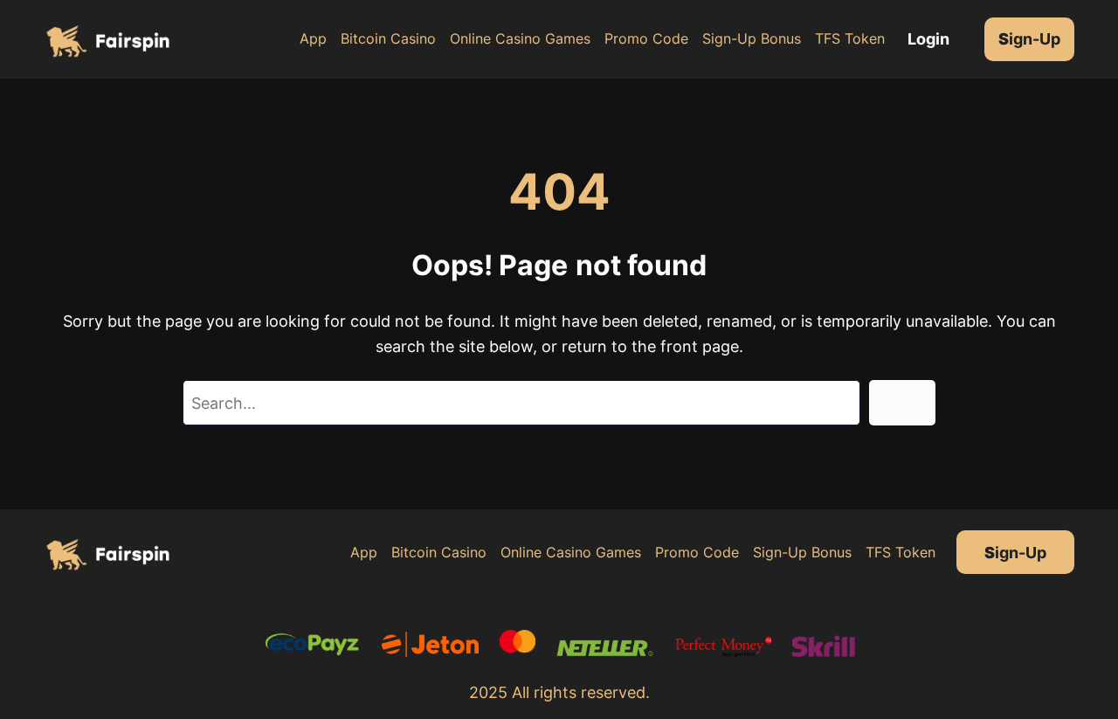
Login (928, 39)
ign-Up (1029, 39)
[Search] (902, 402)
